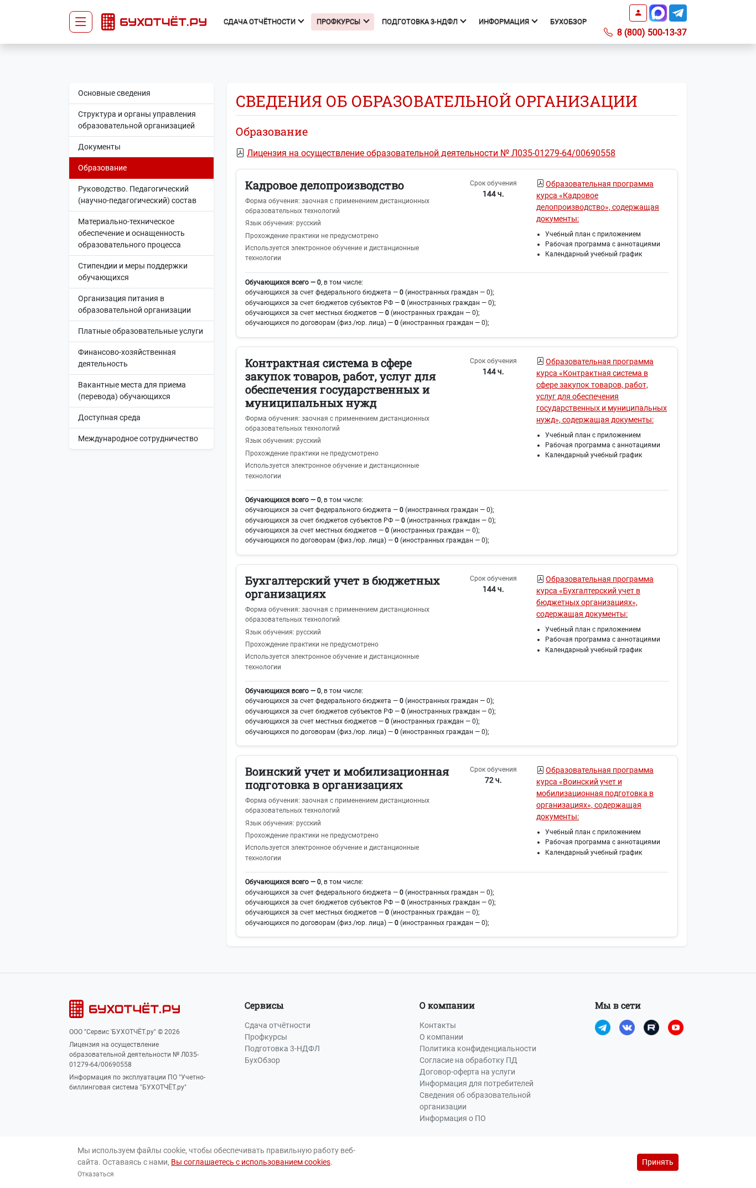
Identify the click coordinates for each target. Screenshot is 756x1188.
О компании (441, 1036)
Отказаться (95, 1174)
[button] (638, 13)
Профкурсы (266, 1036)
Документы (99, 146)
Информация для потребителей (477, 1083)
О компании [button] (447, 1005)
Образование (102, 167)
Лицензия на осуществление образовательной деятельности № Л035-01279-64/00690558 (431, 153)
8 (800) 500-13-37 (651, 32)
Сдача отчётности (277, 1025)
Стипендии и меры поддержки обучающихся (133, 271)
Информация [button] (505, 21)
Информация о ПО (453, 1118)
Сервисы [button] (264, 1005)
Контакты (438, 1025)
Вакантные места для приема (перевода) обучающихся (132, 390)
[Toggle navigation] (80, 22)
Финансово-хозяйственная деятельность (127, 358)
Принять (658, 1162)
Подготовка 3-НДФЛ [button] (420, 21)
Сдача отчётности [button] (260, 21)
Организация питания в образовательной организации (134, 304)
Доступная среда (109, 417)
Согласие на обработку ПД (468, 1060)
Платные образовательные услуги (140, 331)
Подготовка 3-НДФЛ (282, 1048)
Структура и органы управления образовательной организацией (137, 120)
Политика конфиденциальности (478, 1048)
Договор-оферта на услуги (467, 1071)
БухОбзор (568, 21)
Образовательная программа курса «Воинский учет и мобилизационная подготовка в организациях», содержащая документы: (595, 793)
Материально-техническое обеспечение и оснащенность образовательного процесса (131, 233)
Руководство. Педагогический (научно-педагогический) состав (137, 194)
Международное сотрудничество (138, 438)
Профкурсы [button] (339, 21)
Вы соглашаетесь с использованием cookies (250, 1162)
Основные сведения (114, 93)
